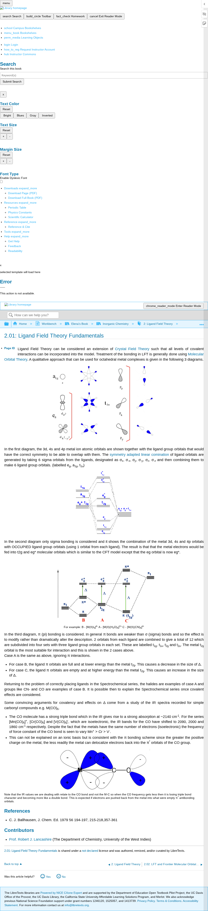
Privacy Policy (146, 900)
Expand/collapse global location (201, 322)
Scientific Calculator (20, 217)
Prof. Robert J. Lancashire (30, 839)
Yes (48, 876)
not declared (90, 850)
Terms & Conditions (168, 900)
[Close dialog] (2, 287)
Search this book (11, 68)
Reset (6, 109)
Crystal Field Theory (132, 349)
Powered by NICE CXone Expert (61, 892)
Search (10, 315)
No (64, 876)
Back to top (11, 864)
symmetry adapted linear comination (139, 455)
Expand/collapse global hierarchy (9, 324)
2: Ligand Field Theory (158, 323)
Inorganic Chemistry (115, 323)
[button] (14, 246)
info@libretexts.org (76, 905)
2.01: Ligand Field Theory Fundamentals (30, 850)
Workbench (49, 323)
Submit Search (12, 81)
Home (23, 323)
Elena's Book (79, 323)
